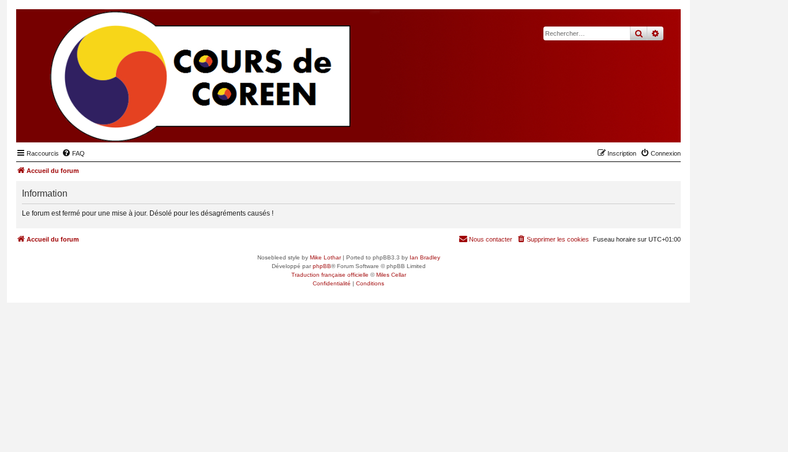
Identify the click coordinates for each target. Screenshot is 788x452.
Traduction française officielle (330, 275)
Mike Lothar (325, 257)
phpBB (322, 266)
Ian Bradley (425, 257)
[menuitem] (73, 153)
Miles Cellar (391, 275)
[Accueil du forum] (615, 124)
